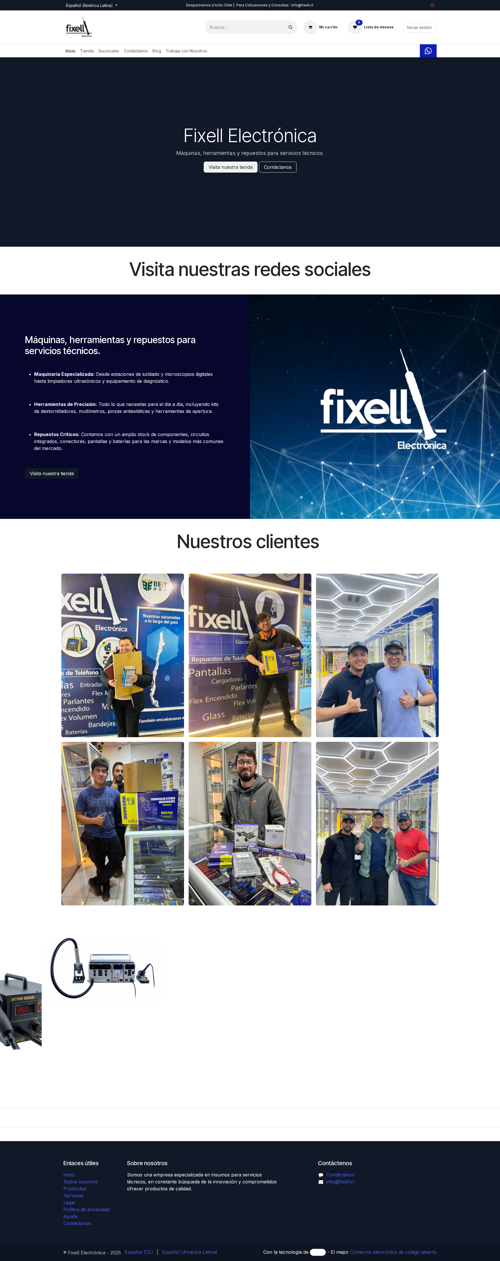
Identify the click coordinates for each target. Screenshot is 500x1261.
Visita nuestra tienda (231, 167)
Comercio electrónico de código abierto (393, 1252)
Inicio (69, 1175)
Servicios (73, 1195)
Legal (69, 1202)
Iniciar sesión (419, 27)
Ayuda (70, 1216)
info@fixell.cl (340, 1182)
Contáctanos (278, 167)
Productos (74, 1189)
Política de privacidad (86, 1209)
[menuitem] (70, 50)
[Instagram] (432, 5)
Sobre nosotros (80, 1182)
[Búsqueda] (290, 27)
